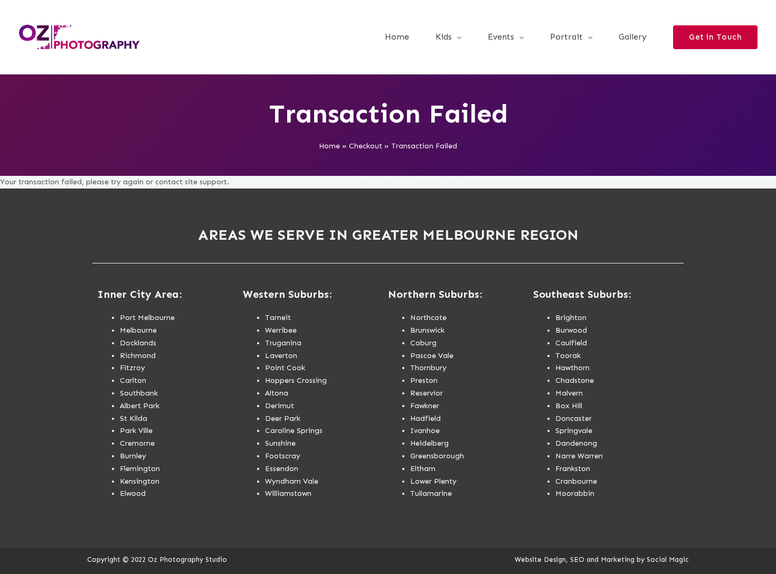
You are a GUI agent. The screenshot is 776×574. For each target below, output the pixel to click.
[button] (456, 37)
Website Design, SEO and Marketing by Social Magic (602, 559)
